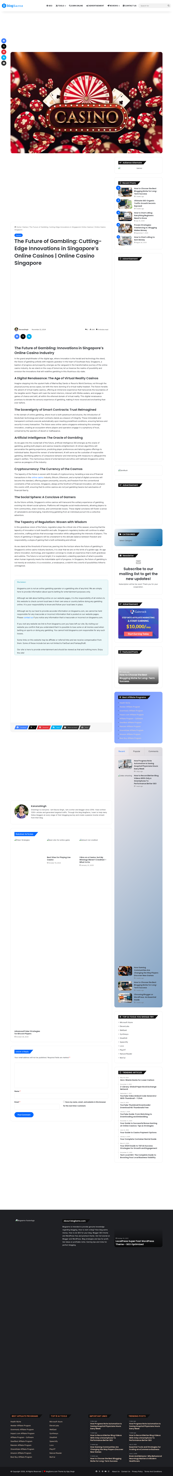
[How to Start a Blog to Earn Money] (125, 240)
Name (17, 1091)
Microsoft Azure (126, 1022)
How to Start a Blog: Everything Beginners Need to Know (143, 215)
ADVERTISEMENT (96, 6)
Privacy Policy (137, 1471)
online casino (37, 477)
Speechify (124, 1042)
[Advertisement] (86, 31)
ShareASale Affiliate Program (131, 730)
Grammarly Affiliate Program (131, 711)
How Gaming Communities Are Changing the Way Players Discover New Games (146, 971)
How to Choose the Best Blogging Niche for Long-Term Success (145, 191)
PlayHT (123, 1050)
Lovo (122, 1046)
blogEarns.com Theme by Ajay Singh (60, 1471)
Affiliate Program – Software (131, 719)
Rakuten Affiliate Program (130, 726)
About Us (116, 1471)
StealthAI (123, 1038)
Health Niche (125, 703)
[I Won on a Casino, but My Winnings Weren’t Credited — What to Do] (93, 847)
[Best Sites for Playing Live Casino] (61, 847)
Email (17, 1102)
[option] (138, 670)
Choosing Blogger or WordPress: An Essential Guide (138, 679)
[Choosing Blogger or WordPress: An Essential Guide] (125, 998)
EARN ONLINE (77, 6)
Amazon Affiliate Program (130, 734)
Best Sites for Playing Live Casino (59, 858)
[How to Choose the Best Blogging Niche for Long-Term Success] (125, 192)
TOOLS (61, 6)
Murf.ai (122, 1058)
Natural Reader (126, 1054)
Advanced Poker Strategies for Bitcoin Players (27, 1032)
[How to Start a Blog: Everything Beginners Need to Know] (125, 216)
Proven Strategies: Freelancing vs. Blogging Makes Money (145, 228)
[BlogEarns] (13, 5)
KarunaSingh (23, 329)
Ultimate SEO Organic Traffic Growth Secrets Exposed (145, 203)
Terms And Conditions (153, 1471)
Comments (153, 751)
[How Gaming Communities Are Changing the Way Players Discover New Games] (125, 971)
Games (25, 227)
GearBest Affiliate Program (130, 722)
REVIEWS (113, 6)
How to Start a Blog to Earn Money (144, 238)
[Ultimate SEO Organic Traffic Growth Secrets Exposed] (125, 204)
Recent (122, 751)
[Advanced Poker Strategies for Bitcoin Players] (28, 934)
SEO (50, 6)
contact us (28, 617)
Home (18, 227)
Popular (136, 751)
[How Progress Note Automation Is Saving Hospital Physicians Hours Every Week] (125, 764)
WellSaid (123, 1030)
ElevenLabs (124, 1026)
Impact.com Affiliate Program (132, 715)
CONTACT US (130, 6)
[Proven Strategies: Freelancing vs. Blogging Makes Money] (125, 228)
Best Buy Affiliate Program (130, 738)
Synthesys (124, 1034)
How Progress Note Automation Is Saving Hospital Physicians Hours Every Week (146, 764)
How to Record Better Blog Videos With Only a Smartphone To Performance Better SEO (146, 779)
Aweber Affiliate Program (130, 707)
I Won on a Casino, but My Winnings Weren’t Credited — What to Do (92, 859)
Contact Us (125, 1471)
